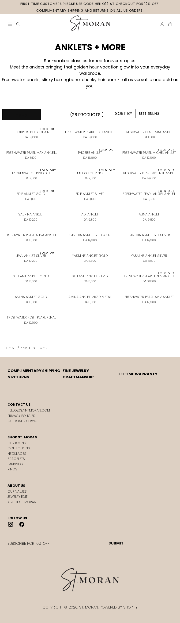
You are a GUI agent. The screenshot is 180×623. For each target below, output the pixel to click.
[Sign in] (162, 24)
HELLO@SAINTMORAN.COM (29, 410)
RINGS (12, 469)
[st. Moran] (90, 580)
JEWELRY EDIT (17, 496)
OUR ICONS (17, 443)
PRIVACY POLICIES (21, 415)
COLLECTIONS (19, 448)
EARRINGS (15, 464)
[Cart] (170, 24)
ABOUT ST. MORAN (22, 502)
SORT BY (123, 113)
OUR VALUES (17, 491)
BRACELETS (16, 458)
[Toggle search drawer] (18, 24)
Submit (116, 543)
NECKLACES (17, 453)
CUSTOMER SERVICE (23, 421)
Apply (21, 114)
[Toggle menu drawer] (10, 24)
